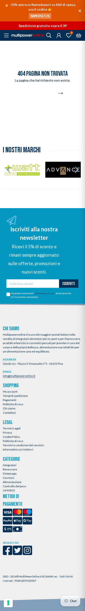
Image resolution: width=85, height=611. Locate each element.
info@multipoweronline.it (19, 376)
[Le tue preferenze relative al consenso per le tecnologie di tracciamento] (8, 602)
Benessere (10, 469)
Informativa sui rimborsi (18, 449)
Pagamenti (9, 400)
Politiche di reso (13, 404)
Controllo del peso (14, 486)
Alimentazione (12, 482)
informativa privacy (44, 293)
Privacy (7, 432)
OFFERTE (9, 490)
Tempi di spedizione (15, 395)
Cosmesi (8, 478)
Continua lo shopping (40, 93)
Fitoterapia (10, 473)
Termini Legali (12, 428)
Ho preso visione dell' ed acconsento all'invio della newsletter (41, 295)
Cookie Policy (11, 437)
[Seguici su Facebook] (7, 553)
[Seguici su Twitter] (17, 553)
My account (10, 391)
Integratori (9, 465)
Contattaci (9, 412)
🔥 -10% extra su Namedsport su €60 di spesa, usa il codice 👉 (40, 10)
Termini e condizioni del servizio (23, 445)
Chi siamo (9, 408)
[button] (8, 170)
